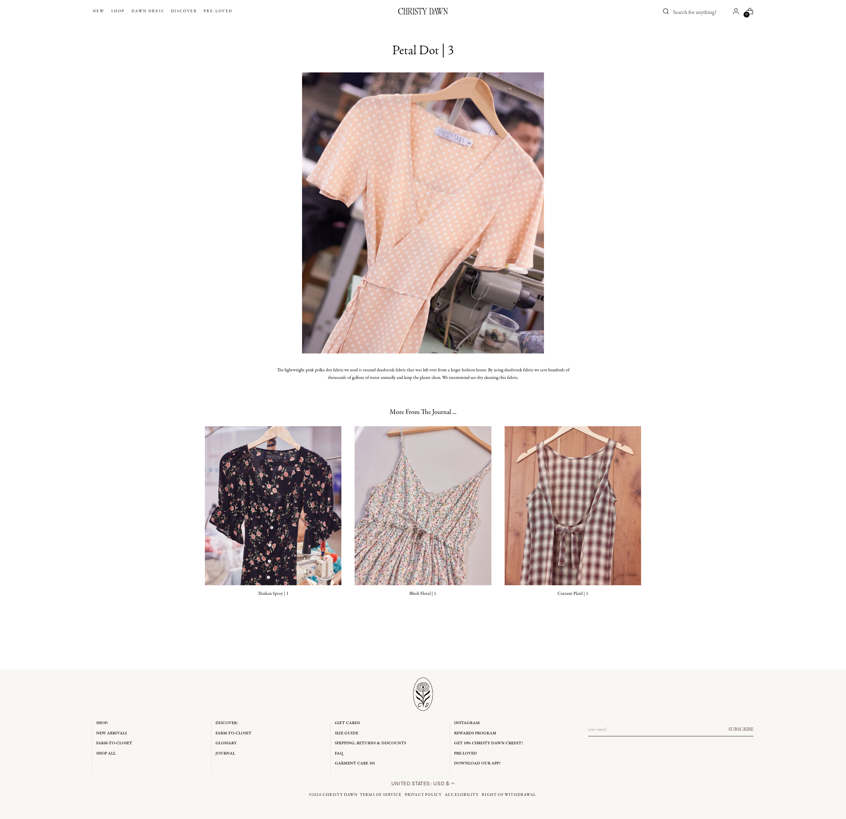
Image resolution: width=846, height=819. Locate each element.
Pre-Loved (465, 753)
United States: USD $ (421, 783)
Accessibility (462, 795)
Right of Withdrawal (509, 795)
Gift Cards (347, 723)
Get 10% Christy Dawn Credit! (488, 743)
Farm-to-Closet (114, 743)
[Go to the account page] (736, 11)
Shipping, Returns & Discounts (370, 743)
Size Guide (346, 733)
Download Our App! (477, 763)
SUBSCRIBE (740, 729)
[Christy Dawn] (423, 11)
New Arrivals (111, 733)
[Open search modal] (666, 11)
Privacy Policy (423, 795)
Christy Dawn (340, 795)
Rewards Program (475, 733)
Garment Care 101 (355, 763)
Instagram (467, 723)
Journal (225, 753)
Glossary (226, 743)
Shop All (106, 753)
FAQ (339, 753)
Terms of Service (381, 795)
